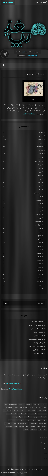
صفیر (39, 242)
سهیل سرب (37, 225)
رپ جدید (10, 423)
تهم (40, 189)
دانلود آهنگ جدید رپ (11, 413)
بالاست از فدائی (38, 332)
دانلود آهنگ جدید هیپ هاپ (40, 417)
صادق (39, 239)
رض (40, 211)
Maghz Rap (37, 404)
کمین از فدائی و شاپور (36, 328)
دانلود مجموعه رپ (33, 423)
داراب (39, 196)
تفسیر (41, 136)
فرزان (39, 257)
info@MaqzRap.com (13, 383)
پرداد (39, 179)
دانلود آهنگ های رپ (41, 420)
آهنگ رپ (31, 407)
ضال (39, 246)
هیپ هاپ (26, 429)
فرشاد (39, 260)
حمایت (41, 143)
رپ (15, 423)
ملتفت (45, 429)
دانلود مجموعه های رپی (22, 423)
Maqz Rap (21, 404)
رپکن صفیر (32, 426)
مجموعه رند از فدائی (37, 321)
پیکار (39, 182)
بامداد (39, 165)
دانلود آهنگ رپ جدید (17, 417)
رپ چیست (44, 426)
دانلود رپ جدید (42, 423)
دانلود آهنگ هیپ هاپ (30, 420)
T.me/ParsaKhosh (15, 389)
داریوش (38, 200)
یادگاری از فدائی (38, 343)
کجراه (39, 271)
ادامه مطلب (29, 114)
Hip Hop (44, 404)
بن (40, 168)
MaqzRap (29, 404)
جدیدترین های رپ (42, 413)
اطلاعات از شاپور (38, 350)
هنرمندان (40, 153)
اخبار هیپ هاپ (9, 407)
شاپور (39, 232)
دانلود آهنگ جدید (22, 413)
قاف (40, 264)
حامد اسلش (37, 193)
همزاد (39, 278)
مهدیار (40, 429)
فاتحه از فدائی (38, 353)
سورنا (39, 228)
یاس (39, 288)
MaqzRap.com (13, 404)
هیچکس (38, 281)
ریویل (39, 218)
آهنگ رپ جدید (23, 407)
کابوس (39, 267)
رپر (5, 423)
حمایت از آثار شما (8, 2)
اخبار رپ (16, 407)
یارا (40, 285)
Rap (6, 404)
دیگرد (39, 203)
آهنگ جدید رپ (38, 407)
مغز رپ (15, 426)
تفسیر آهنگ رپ (6, 410)
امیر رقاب (38, 161)
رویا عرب (38, 214)
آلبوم (45, 407)
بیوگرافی (40, 132)
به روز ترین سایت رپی (30, 410)
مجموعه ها (40, 146)
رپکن (38, 426)
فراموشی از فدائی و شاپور (35, 339)
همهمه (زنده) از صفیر (36, 74)
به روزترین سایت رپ (42, 410)
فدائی (39, 253)
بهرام (39, 172)
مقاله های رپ (9, 426)
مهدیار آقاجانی (33, 429)
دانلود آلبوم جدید (32, 413)
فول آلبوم (21, 426)
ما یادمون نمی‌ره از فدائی (36, 325)
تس (40, 186)
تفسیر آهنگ (15, 410)
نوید (39, 274)
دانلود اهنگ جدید (19, 420)
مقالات (41, 150)
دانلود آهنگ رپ (28, 417)
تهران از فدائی (38, 336)
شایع (39, 235)
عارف (39, 250)
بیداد (39, 175)
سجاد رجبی (38, 221)
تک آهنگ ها (43, 438)
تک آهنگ (40, 139)
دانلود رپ (11, 420)
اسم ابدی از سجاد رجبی (36, 346)
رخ (40, 207)
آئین (39, 158)
